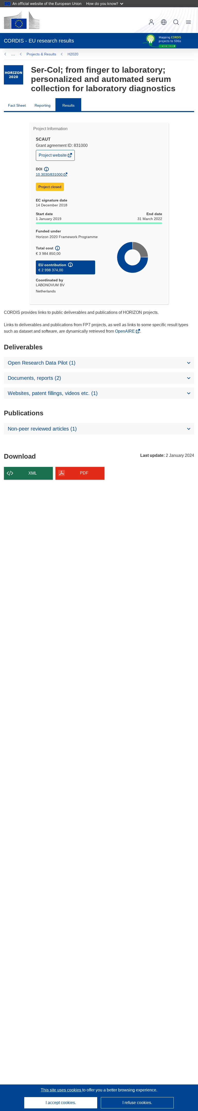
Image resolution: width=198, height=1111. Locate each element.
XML (32, 473)
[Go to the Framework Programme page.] (13, 75)
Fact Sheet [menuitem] (17, 105)
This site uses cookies (61, 1090)
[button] (163, 22)
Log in (151, 22)
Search (176, 22)
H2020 (73, 54)
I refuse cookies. (137, 1102)
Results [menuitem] (68, 105)
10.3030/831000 (49, 174)
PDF (84, 473)
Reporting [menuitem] (43, 105)
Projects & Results (41, 54)
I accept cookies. (61, 1102)
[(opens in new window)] (21, 20)
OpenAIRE (125, 331)
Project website (53, 157)
